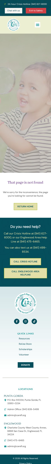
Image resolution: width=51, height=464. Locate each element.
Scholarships (25, 349)
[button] (37, 24)
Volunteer (24, 354)
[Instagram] (25, 321)
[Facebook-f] (16, 321)
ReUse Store (25, 343)
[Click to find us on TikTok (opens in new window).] (34, 321)
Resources (24, 338)
